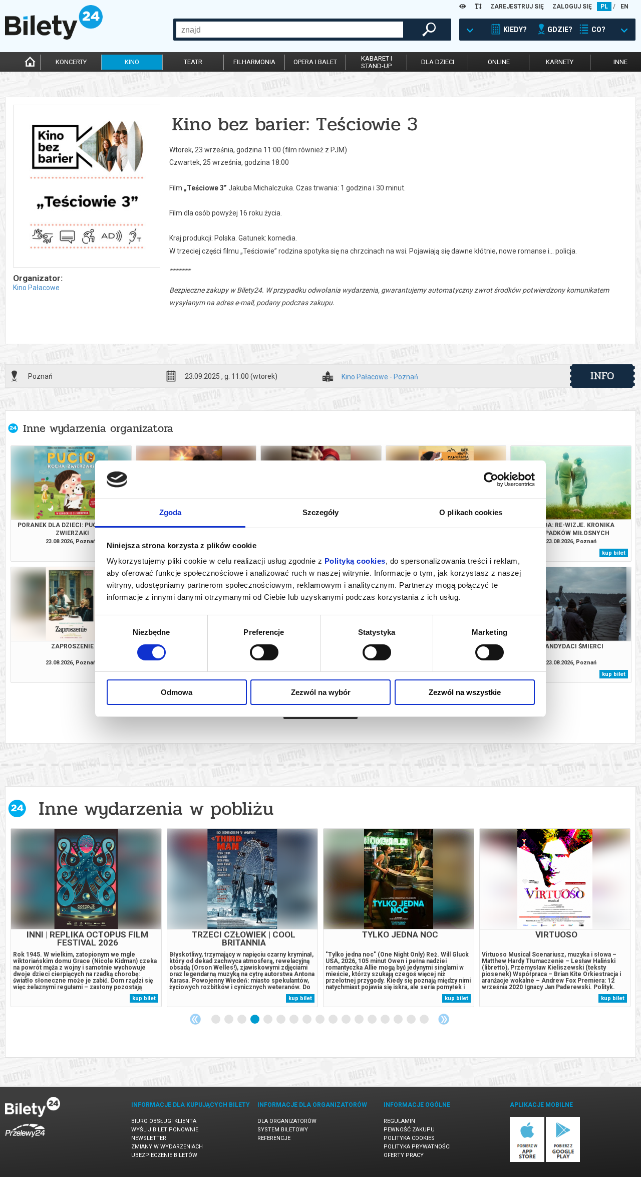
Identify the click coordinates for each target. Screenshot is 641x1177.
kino (132, 62)
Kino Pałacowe (36, 288)
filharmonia (254, 62)
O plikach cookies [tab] (470, 512)
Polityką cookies (355, 561)
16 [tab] (412, 1020)
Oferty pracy (404, 1155)
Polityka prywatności (417, 1146)
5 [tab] (268, 1020)
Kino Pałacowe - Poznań (380, 377)
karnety (559, 62)
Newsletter (148, 1138)
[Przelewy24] (25, 1139)
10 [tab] (334, 1020)
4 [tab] (255, 1020)
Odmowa (176, 692)
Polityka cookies (409, 1138)
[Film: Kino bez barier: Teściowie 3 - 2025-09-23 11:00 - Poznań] (86, 187)
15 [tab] (399, 1020)
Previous (195, 1019)
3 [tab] (242, 1020)
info (602, 375)
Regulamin (399, 1121)
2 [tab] (229, 1020)
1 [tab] (216, 1020)
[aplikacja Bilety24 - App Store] (527, 1160)
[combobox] (289, 30)
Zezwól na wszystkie (465, 692)
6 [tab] (281, 1020)
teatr (193, 62)
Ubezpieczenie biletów (164, 1155)
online (499, 62)
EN (624, 6)
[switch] (264, 652)
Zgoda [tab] (170, 512)
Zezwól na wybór (321, 692)
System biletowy (282, 1129)
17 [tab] (425, 1020)
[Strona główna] (54, 37)
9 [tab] (320, 1020)
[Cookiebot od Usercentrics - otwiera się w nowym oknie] (491, 479)
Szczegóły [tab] (320, 512)
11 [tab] (347, 1020)
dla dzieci (437, 62)
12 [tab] (360, 1020)
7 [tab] (294, 1020)
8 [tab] (307, 1020)
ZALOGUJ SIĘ (572, 6)
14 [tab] (386, 1020)
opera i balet (315, 62)
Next (443, 1019)
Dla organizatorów (286, 1121)
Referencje (273, 1138)
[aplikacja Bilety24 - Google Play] (563, 1160)
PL (604, 6)
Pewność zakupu (409, 1129)
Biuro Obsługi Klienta (163, 1121)
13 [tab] (373, 1020)
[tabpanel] (86, 917)
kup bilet (613, 553)
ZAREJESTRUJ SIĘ (517, 6)
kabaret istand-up (376, 62)
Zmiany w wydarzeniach (167, 1146)
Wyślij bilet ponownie (164, 1129)
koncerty (71, 62)
